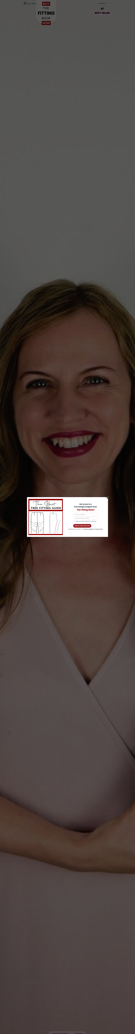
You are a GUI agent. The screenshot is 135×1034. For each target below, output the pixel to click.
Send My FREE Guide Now (82, 526)
